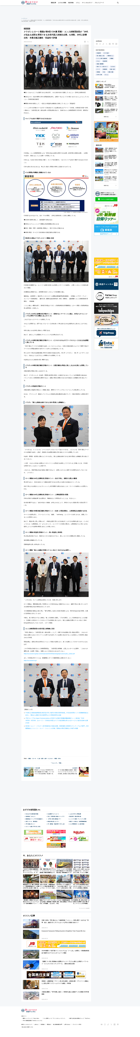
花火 (104, 71)
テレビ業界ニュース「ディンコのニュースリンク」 (54, 1018)
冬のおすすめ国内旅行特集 (32, 814)
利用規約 (43, 1024)
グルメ (98, 61)
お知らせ (36, 1024)
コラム (78, 2)
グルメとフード (99, 2)
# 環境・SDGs (57, 758)
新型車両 (105, 69)
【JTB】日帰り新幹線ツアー (54, 819)
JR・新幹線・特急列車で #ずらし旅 (55, 824)
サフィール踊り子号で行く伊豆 (33, 826)
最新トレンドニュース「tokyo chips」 (31, 1018)
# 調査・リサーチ (32, 758)
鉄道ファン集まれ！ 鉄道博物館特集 (78, 821)
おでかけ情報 (62, 2)
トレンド (27, 28)
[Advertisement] (70, 11)
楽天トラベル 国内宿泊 (31, 821)
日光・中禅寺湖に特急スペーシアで (55, 816)
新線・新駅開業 (100, 63)
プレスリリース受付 (77, 1024)
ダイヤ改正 (106, 53)
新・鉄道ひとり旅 (100, 55)
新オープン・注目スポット (102, 66)
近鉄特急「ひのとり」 (31, 816)
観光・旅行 (113, 69)
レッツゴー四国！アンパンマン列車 (77, 819)
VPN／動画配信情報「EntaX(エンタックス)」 (33, 1020)
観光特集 (71, 2)
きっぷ (106, 74)
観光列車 (105, 61)
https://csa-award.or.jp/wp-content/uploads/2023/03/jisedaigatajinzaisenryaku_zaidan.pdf (49, 653)
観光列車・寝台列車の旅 (75, 816)
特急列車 (99, 53)
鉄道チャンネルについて (26, 1024)
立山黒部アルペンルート (53, 814)
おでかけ (113, 66)
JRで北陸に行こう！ (30, 824)
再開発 (112, 58)
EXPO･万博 (99, 74)
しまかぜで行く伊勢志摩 (75, 814)
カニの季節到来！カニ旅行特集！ (77, 824)
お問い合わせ (67, 1024)
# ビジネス (50, 758)
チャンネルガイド (87, 2)
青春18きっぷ (110, 55)
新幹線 (98, 71)
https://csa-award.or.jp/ (30, 660)
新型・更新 (111, 71)
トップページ (24, 18)
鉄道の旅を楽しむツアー (53, 821)
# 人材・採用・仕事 (42, 758)
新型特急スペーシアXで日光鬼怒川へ (34, 819)
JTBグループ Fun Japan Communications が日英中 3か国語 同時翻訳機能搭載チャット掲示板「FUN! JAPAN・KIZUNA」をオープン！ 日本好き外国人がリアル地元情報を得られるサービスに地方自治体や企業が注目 (56, 721)
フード (98, 69)
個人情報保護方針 (57, 1024)
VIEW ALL (106, 116)
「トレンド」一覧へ (56, 763)
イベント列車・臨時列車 (102, 58)
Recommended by (82, 908)
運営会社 (49, 1024)
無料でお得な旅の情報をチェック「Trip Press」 (80, 1018)
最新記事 (53, 2)
